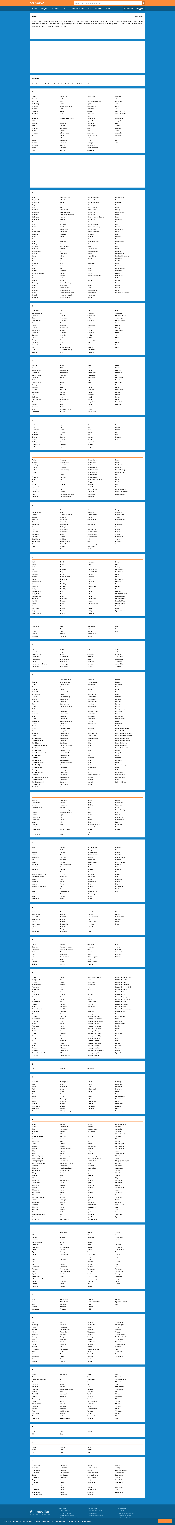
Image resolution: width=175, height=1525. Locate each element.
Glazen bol (91, 512)
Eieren (62, 430)
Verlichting (63, 1339)
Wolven (117, 1404)
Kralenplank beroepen (122, 738)
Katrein (34, 726)
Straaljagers (119, 1168)
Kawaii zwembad (65, 682)
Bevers (62, 244)
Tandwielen (35, 1247)
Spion (89, 1195)
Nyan (117, 924)
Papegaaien (35, 1011)
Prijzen (117, 1031)
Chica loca (63, 340)
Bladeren (62, 273)
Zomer (62, 1492)
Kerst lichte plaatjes (66, 745)
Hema (61, 596)
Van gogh (35, 1337)
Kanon (34, 704)
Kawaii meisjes (36, 765)
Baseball (34, 261)
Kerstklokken (92, 696)
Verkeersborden (65, 1329)
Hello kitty (63, 584)
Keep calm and (64, 684)
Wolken (117, 1401)
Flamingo (63, 477)
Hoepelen (91, 581)
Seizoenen (35, 1219)
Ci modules (91, 315)
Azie (116, 143)
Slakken (62, 1185)
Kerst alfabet (64, 692)
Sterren (117, 1141)
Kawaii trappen (36, 784)
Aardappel (35, 111)
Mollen (90, 898)
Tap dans (35, 1252)
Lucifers (117, 822)
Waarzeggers (36, 1382)
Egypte (62, 425)
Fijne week (63, 467)
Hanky (34, 589)
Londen (117, 800)
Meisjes (62, 867)
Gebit (33, 529)
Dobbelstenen (64, 399)
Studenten (118, 1182)
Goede (90, 527)
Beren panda (64, 209)
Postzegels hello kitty (94, 1036)
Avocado (118, 128)
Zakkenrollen (36, 1465)
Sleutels (62, 1195)
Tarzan (34, 1254)
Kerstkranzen (92, 699)
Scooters (34, 1212)
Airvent (34, 147)
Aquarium (91, 123)
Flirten (62, 487)
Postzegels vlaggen (121, 1004)
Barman (34, 256)
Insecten (90, 631)
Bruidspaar (118, 258)
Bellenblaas (63, 200)
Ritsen (90, 1086)
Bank (33, 241)
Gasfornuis (35, 522)
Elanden (62, 442)
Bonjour (90, 283)
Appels (90, 111)
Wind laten (91, 1396)
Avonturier (118, 133)
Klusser (90, 772)
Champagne (64, 318)
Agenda (34, 143)
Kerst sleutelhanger (66, 762)
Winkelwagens (92, 1401)
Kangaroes (35, 701)
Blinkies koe (91, 212)
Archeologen (92, 125)
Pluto (61, 1038)
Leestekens (63, 805)
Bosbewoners (119, 200)
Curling (117, 342)
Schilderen (35, 1180)
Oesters (34, 952)
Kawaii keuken (36, 755)
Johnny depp (64, 664)
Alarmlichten (64, 96)
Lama (33, 810)
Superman (118, 1192)
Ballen (34, 227)
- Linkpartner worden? (96, 1515)
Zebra (34, 1485)
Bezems (62, 248)
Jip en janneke (64, 659)
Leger (61, 815)
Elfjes (61, 447)
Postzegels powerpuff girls (123, 987)
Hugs (117, 574)
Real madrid (36, 1106)
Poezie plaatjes (64, 1045)
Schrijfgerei (35, 1202)
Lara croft (35, 824)
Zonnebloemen (92, 1468)
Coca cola (91, 345)
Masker (62, 850)
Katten (34, 731)
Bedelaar (35, 280)
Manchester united (38, 876)
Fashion (34, 472)
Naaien (34, 912)
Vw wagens (119, 1356)
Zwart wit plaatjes (120, 1470)
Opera (90, 954)
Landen (34, 815)
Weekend (63, 1396)
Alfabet (62, 104)
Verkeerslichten (64, 1332)
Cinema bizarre (92, 323)
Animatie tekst (64, 133)
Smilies (62, 1212)
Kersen (62, 689)
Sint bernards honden (67, 1163)
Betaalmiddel (64, 229)
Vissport (62, 1361)
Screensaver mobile (38, 1214)
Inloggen (139, 9)
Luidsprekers (119, 827)
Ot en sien (118, 949)
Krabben (118, 726)
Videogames (64, 1349)
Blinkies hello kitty (93, 202)
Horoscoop (91, 613)
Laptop (34, 822)
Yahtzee (34, 1447)
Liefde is (90, 805)
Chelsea (62, 330)
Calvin (34, 325)
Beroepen (63, 219)
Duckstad (118, 380)
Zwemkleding (119, 1482)
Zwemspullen (119, 1487)
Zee (33, 1487)
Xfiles (33, 1434)
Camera (34, 328)
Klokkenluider (92, 767)
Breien (117, 231)
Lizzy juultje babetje (94, 824)
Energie (90, 439)
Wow (116, 1416)
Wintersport (91, 1418)
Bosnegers (118, 202)
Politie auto (91, 982)
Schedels (35, 1165)
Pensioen (35, 1050)
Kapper (34, 716)
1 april (34, 96)
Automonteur (119, 118)
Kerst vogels (64, 770)
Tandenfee (35, 1244)
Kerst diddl (63, 709)
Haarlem (34, 564)
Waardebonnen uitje (38, 1377)
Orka (116, 944)
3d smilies (35, 99)
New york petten (93, 917)
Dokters (62, 407)
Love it (117, 815)
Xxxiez (90, 1431)
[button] (93, 1521)
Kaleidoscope (36, 694)
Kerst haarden (64, 733)
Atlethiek (118, 96)
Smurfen (62, 1217)
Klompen (90, 770)
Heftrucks (63, 569)
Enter (117, 425)
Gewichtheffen (64, 529)
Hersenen (91, 562)
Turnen (117, 1262)
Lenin (61, 824)
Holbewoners (92, 586)
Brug (116, 246)
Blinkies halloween (93, 197)
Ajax (33, 150)
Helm (61, 591)
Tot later (90, 1264)
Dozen (90, 392)
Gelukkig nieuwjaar (66, 514)
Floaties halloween (93, 470)
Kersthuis (90, 689)
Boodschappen (92, 290)
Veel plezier (35, 1349)
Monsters (118, 859)
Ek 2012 (62, 439)
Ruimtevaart (119, 1099)
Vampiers (35, 1334)
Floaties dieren (92, 460)
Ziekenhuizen (64, 1480)
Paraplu (34, 1016)
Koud (117, 721)
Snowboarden (92, 1146)
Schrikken (35, 1207)
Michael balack (92, 847)
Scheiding (35, 1168)
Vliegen (90, 1327)
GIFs (64, 9)
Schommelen (36, 1192)
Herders (62, 608)
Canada (34, 337)
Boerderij (90, 266)
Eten (116, 432)
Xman (61, 1431)
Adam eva (35, 128)
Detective (35, 402)
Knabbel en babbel (94, 775)
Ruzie (117, 1108)
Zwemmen (118, 1485)
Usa (116, 1304)
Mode (89, 889)
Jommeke (91, 654)
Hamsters (35, 574)
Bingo (61, 268)
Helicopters (63, 579)
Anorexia (62, 145)
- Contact (121, 1510)
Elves (89, 425)
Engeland (91, 442)
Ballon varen (36, 231)
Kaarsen (34, 682)
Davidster (35, 397)
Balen (33, 224)
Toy (89, 1283)
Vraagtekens (119, 1322)
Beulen (62, 236)
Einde (61, 434)
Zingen (62, 1487)
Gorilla (117, 517)
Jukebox (118, 654)
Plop (61, 1036)
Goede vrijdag (92, 529)
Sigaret (62, 1153)
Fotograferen (92, 494)
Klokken (90, 765)
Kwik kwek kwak (120, 782)
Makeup (34, 872)
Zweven (117, 1489)
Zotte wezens (92, 1477)
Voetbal (90, 1339)
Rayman (34, 1103)
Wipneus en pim (120, 1379)
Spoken (90, 1200)
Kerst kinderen (64, 743)
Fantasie (34, 470)
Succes (117, 1185)
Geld (61, 512)
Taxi (33, 1262)
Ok (33, 957)
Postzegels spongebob (122, 997)
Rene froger (63, 1099)
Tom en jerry (92, 1254)
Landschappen (36, 817)
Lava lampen (36, 829)
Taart (33, 1232)
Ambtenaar (63, 121)
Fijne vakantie (64, 462)
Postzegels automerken (95, 1021)
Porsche (90, 1004)
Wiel (89, 1377)
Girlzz (61, 549)
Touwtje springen (93, 1279)
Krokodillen (118, 760)
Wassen (34, 1408)
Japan (62, 649)
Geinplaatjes (36, 544)
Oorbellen (91, 947)
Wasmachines (36, 1404)
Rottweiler (118, 1089)
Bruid (117, 248)
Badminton (35, 219)
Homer (90, 596)
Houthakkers (119, 572)
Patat (33, 1028)
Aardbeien (35, 113)
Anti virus (63, 150)
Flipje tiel (62, 484)
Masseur (62, 852)
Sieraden (62, 1146)
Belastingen (35, 297)
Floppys (90, 482)
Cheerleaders (64, 328)
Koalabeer (91, 787)
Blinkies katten (92, 207)
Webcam (62, 1382)
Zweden (118, 1477)
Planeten (62, 1023)
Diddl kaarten (64, 370)
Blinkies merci (92, 222)
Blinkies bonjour (65, 297)
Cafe (33, 318)
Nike (89, 929)
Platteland (63, 1028)
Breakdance (119, 229)
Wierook (90, 1382)
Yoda (61, 1449)
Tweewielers (119, 1276)
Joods (89, 659)
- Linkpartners (93, 1513)
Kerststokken (92, 723)
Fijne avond (35, 496)
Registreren (128, 9)
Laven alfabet (36, 834)
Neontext (62, 919)
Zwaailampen (92, 1489)
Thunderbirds (64, 1274)
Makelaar (35, 869)
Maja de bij (35, 864)
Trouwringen (119, 1247)
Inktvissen (91, 629)
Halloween (35, 572)
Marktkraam (35, 898)
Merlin (62, 884)
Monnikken (118, 855)
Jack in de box (36, 654)
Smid (61, 1204)
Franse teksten (120, 472)
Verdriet (34, 1361)
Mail (33, 859)
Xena (33, 1431)
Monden (118, 850)
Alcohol (62, 99)
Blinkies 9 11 (64, 285)
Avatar (117, 123)
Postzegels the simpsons (123, 999)
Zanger (34, 1475)
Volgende (90, 1354)
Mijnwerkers (91, 867)
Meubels (62, 896)
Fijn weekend (36, 491)
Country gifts (119, 318)
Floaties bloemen (65, 496)
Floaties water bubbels (95, 479)
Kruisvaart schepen (121, 765)
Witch (117, 1384)
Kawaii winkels (36, 787)
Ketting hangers (93, 738)
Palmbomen (35, 994)
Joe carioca (63, 661)
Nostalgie (118, 919)
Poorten (90, 994)
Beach (34, 268)
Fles (61, 479)
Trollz (117, 1242)
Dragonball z (92, 402)
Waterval (62, 1377)
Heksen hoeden (65, 576)
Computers (91, 349)
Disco (61, 387)
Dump (117, 399)
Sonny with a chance (94, 1158)
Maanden (35, 852)
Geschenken (64, 522)
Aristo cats (91, 133)
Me (61, 855)
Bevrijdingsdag (64, 246)
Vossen (90, 1361)
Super (117, 1190)
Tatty (33, 1259)
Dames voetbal (36, 375)
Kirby (89, 750)
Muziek (117, 884)
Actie (33, 125)
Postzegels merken (94, 1048)
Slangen (62, 1187)
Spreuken (91, 1217)
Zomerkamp (63, 1494)
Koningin (118, 706)
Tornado (90, 1262)
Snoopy (90, 1139)
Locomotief (91, 827)
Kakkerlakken (36, 692)
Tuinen (117, 1252)
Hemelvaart (63, 598)
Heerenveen (64, 567)
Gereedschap (64, 519)
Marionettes (35, 894)
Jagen (34, 661)
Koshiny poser (119, 716)
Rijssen (90, 1081)
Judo (116, 649)
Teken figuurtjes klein (38, 1279)
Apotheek (91, 108)
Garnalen (35, 519)
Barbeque (35, 248)
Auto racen (118, 116)
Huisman (118, 581)
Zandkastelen (36, 1470)
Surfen (117, 1200)
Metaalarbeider (64, 891)
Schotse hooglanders (38, 1197)
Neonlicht (63, 917)
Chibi (61, 337)
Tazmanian (35, 1266)
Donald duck (92, 372)
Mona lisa (118, 847)
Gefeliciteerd (36, 539)
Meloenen (63, 872)
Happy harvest (36, 596)
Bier (61, 258)
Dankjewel (35, 387)
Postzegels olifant (93, 1055)
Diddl (61, 368)
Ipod (116, 626)
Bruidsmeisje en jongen (122, 256)
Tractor (117, 1232)
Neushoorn (63, 931)
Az (116, 140)
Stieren (117, 1151)
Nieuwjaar (91, 924)
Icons (33, 629)
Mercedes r (63, 876)
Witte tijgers (119, 1389)
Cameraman (36, 330)
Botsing (117, 209)
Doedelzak (63, 402)
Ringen (90, 1084)
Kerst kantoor (64, 738)
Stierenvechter (120, 1153)
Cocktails (90, 347)
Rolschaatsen (92, 1101)
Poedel (62, 1043)
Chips (61, 352)
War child (35, 1394)
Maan (33, 847)
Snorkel (90, 1143)
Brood (117, 239)
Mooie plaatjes (120, 862)
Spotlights (91, 1212)
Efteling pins (36, 444)
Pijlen (61, 989)
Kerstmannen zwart (94, 709)
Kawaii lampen (36, 760)
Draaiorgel (91, 394)
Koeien (117, 679)
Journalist (91, 661)
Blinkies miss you (93, 224)
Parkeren (35, 1021)
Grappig (118, 532)
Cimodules (91, 320)
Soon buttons (92, 1161)
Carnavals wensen (38, 345)
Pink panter (63, 1006)
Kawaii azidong (36, 738)
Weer (61, 1399)
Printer (117, 1036)
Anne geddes (64, 140)
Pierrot (62, 987)
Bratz (117, 224)
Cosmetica (118, 313)
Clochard (90, 335)
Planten (62, 1026)
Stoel (117, 1158)
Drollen (117, 365)
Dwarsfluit (118, 402)
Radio (34, 1089)
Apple (89, 116)
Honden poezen (93, 603)
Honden (90, 601)
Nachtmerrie (36, 919)
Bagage (34, 222)
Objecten (35, 947)
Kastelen (34, 723)
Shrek (61, 1141)
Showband (63, 1139)
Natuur (34, 929)
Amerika (62, 125)
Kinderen (90, 745)
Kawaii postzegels (37, 772)
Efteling (34, 442)
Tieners (62, 1276)
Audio (117, 106)
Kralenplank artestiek (122, 728)
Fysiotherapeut (120, 494)
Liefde (89, 802)
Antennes (63, 147)
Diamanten (35, 411)
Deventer (35, 407)
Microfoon (91, 857)
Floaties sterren (93, 477)
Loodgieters (119, 802)
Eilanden (62, 432)
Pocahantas (63, 1040)
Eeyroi (34, 439)
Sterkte (117, 1139)
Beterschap (63, 231)
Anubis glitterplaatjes (94, 101)
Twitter (117, 1283)
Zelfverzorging (64, 1472)
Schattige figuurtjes (38, 1156)
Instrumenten (92, 634)
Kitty (89, 753)
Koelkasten (118, 684)
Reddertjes (35, 1111)
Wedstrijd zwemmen (66, 1389)
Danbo (34, 380)
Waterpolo (35, 1416)
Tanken (34, 1249)
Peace (34, 1043)
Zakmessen (35, 1468)
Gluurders (91, 522)
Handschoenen (37, 581)
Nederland (63, 914)
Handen (34, 579)
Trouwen (118, 1244)
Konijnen (118, 701)
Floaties (62, 491)
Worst (117, 1408)
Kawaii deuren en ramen (39, 745)
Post (89, 1009)
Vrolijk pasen (119, 1339)
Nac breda (35, 917)
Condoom (91, 352)
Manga (34, 879)
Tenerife (62, 1237)
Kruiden (117, 762)
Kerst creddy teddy (66, 706)
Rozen (117, 1091)
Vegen (34, 1351)
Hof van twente (92, 584)
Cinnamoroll (91, 325)
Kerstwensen (92, 735)
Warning (34, 1396)
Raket (34, 1091)
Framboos (91, 496)
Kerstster (90, 721)
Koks (116, 694)
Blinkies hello (92, 200)
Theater (62, 1264)
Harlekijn (34, 601)
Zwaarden (91, 1492)
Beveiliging (63, 241)
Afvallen (34, 138)
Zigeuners (63, 1485)
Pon (89, 987)
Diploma (62, 385)
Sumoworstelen (120, 1187)
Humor (117, 589)
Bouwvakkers (119, 212)
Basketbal (35, 263)
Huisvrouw (118, 584)
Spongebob (91, 1202)
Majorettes (35, 867)
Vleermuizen (92, 1324)
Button (117, 290)
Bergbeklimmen (65, 212)
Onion (61, 959)
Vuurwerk (118, 1354)
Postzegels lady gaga (94, 1043)
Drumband (118, 372)
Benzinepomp (64, 205)
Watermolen (35, 1413)
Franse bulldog (120, 470)
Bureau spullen (120, 283)
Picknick (62, 984)
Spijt (89, 1190)
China (61, 342)
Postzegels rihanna (121, 992)
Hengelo (62, 603)
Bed (33, 275)
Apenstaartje (92, 106)
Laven (34, 832)
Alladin (62, 113)
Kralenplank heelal (121, 745)
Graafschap (119, 524)
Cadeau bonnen (37, 313)
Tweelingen (119, 1271)
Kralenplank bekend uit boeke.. (125, 733)
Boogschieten (92, 292)
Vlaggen (90, 1322)
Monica (117, 852)
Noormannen (119, 917)
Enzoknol (118, 427)
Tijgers (62, 1283)
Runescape (119, 1103)
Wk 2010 (118, 1391)
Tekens (34, 1281)
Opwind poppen (93, 957)
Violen (62, 1356)
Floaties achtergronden (67, 494)
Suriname (118, 1202)
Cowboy (118, 323)
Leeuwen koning (65, 810)
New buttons (92, 912)
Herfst (61, 611)
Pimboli (62, 999)
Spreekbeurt (91, 1214)
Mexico (62, 898)
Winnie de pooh (93, 1408)
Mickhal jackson (93, 855)
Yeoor (34, 1449)
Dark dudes (35, 392)
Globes (90, 517)
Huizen (117, 586)
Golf (89, 539)
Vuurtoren (118, 1351)
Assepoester (92, 145)
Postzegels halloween (94, 1033)
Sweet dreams (120, 1212)
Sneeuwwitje (92, 1131)
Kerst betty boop (65, 696)
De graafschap (36, 399)
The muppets (64, 1259)
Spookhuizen (92, 1204)
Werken (62, 1413)
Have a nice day (37, 613)
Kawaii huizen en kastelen (40, 753)
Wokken (118, 1399)
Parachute (35, 1014)
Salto (33, 1129)
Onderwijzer (63, 954)
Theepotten (63, 1266)
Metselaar (63, 894)
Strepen (117, 1175)
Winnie (90, 1406)
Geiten (34, 549)
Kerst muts (63, 757)
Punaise (118, 1043)
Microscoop (91, 859)
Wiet (89, 1384)
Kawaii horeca (36, 750)
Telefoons (35, 1286)
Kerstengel (91, 679)
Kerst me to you (65, 750)
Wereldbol (63, 1408)
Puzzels (117, 1050)
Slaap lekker (64, 1178)
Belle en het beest (65, 197)
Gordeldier (118, 512)
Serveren (63, 1124)
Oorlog (90, 949)
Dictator (62, 365)
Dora (89, 382)
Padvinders (35, 989)
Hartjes (34, 611)
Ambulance (63, 123)
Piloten (62, 997)
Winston (90, 1411)
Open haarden (92, 952)
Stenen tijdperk (120, 1134)
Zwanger (118, 1468)
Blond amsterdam (93, 241)
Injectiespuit (91, 626)
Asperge (90, 143)
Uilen (33, 1304)
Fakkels (34, 462)
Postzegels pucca (121, 989)
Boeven (90, 268)
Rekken (62, 1091)
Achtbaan (35, 121)
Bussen (117, 285)
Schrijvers (35, 1204)
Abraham (35, 118)
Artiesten (90, 138)
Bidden (62, 256)
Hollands (90, 589)
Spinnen (90, 1192)
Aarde (34, 116)
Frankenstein (119, 465)
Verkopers (63, 1337)
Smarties (62, 1202)
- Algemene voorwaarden (126, 1513)
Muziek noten (119, 886)
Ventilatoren (35, 1356)
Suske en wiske (120, 1204)
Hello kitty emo (64, 589)
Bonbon (90, 280)
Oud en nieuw (119, 952)
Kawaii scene (36, 775)
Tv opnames (119, 1269)
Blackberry (63, 270)
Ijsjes (61, 626)
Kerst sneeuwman (65, 765)
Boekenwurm (92, 263)
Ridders (62, 1108)
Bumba (117, 280)
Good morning (92, 544)
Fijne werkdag (64, 470)
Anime (62, 135)
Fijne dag (63, 460)
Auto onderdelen (120, 113)
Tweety (117, 1274)
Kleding (90, 760)
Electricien (63, 444)
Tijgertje (62, 1286)
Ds (116, 375)
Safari (34, 1126)
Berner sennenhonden (67, 214)
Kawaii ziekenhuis (65, 679)
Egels (33, 447)
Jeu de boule (64, 656)
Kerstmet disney (93, 711)
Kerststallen (91, 718)
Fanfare (34, 467)
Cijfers (90, 318)
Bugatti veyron (120, 268)
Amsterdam (63, 128)
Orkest (117, 947)
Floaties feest (92, 465)
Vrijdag (117, 1332)
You (89, 1452)
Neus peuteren (64, 929)
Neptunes (63, 926)
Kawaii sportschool (38, 782)
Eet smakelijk (36, 437)
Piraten (62, 1019)
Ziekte (62, 1482)
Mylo (116, 891)
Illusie (61, 629)
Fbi (33, 474)
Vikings (62, 1351)
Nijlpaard (90, 926)
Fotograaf (91, 491)
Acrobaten (35, 123)
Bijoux (61, 263)
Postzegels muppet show (96, 1050)
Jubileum (90, 666)
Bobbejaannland (93, 251)
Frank (117, 462)
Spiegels (90, 1187)
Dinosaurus (63, 380)
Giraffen (62, 546)
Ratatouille (35, 1099)
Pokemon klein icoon (94, 977)
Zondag (90, 1465)
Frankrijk (118, 467)
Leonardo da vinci (65, 829)
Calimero (35, 323)
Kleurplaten (55, 9)
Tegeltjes (34, 1274)
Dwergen (118, 404)
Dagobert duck (36, 370)
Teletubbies (63, 1232)
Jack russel (35, 656)
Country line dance (121, 320)
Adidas (34, 130)
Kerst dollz (63, 716)
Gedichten (35, 536)
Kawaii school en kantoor (40, 777)
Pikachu (62, 994)
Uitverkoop (63, 1306)
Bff (60, 251)
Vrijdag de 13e (120, 1334)
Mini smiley (91, 876)
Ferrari (34, 484)
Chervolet (63, 332)
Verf (61, 1322)
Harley (34, 603)
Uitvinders (63, 1309)
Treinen (117, 1235)
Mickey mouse (92, 852)
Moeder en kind (93, 891)
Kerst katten (63, 740)
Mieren (90, 864)
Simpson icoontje (65, 1156)
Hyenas (117, 608)
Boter (117, 207)
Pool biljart (91, 992)
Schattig (34, 1153)
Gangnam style (37, 512)
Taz (33, 1264)
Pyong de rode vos (121, 1053)
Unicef (90, 1304)
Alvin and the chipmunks (67, 118)
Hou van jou (119, 569)
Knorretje (90, 782)
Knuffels (90, 784)
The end (62, 1257)
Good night (91, 546)
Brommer (118, 236)
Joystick (90, 664)
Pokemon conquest (66, 1053)
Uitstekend (63, 1304)
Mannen (34, 884)
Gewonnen (63, 532)
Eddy (33, 427)
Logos (89, 832)
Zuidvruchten (92, 1482)
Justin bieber (119, 664)
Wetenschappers (65, 1418)
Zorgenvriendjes (93, 1475)
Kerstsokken (91, 716)
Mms (89, 884)
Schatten (34, 1151)
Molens (90, 896)
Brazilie (117, 227)
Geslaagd (63, 527)
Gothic (117, 522)
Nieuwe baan (92, 921)
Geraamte (63, 517)
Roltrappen (91, 1106)
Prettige (117, 1028)
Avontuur (118, 135)
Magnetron (35, 857)
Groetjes (118, 541)
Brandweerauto (120, 222)
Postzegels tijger (120, 1001)
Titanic (90, 1242)
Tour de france (92, 1276)
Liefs (89, 807)
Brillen (117, 234)
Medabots (63, 859)
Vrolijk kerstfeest (120, 1337)
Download (91, 389)
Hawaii (62, 562)
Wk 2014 (118, 1394)
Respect (62, 1103)
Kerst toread (64, 767)
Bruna (117, 263)
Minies (90, 879)
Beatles (34, 270)
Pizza (61, 1021)
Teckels (34, 1271)
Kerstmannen (92, 706)
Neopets (62, 921)
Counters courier (120, 315)
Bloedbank (91, 234)
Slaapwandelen (64, 1180)
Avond (117, 130)
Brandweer (118, 219)
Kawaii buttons (36, 743)
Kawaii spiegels (37, 779)
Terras (62, 1242)
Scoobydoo (35, 1209)
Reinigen (62, 1089)
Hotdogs (118, 567)
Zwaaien (90, 1487)
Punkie (117, 1048)
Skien (61, 1175)
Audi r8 (117, 104)
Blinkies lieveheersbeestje (96, 217)
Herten (90, 564)
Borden (90, 297)
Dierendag (63, 375)
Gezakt (62, 534)
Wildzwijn (90, 1391)
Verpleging (63, 1344)
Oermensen (35, 949)
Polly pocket (91, 984)
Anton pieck (91, 96)
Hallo (33, 569)
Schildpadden (36, 1182)
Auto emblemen (120, 111)
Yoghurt (90, 1447)
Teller (61, 1235)
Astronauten (91, 150)
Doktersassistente (65, 409)
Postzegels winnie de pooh (123, 1009)
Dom (89, 368)
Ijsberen (34, 634)
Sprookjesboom (93, 1219)
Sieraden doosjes (65, 1148)
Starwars (118, 1131)
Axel (116, 138)
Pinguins (62, 1004)
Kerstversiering (92, 733)
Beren (61, 207)
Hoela (89, 579)
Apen (89, 104)
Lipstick (90, 822)
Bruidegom (118, 251)
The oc (62, 1262)
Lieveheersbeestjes (94, 810)
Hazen (62, 564)
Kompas (118, 699)
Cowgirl (117, 325)
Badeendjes (35, 212)
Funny (117, 487)
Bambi (34, 236)
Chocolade (91, 313)
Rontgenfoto (91, 1111)
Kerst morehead (65, 755)
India (61, 631)
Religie (62, 1096)
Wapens (34, 1391)
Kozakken (118, 723)
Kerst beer (63, 694)
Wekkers (62, 1401)
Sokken (90, 1151)
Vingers (62, 1354)
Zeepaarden (64, 1465)
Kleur (89, 762)
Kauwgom (35, 733)
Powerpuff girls (120, 1023)
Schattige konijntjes (38, 1158)
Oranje (90, 959)
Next (89, 919)
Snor (89, 1141)
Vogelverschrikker (93, 1349)
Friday (117, 479)
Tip (88, 1240)
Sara (33, 1134)
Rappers (34, 1096)
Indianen (62, 634)
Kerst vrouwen (64, 772)
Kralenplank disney (121, 743)
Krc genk (118, 753)
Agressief (35, 145)
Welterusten (63, 1406)
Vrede (117, 1327)
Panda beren (36, 1001)
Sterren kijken (119, 1143)
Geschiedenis (64, 524)
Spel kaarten (92, 1178)
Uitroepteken (64, 1302)
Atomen (117, 99)
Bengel (62, 202)
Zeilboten (63, 1470)
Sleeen (62, 1192)
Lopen (117, 807)
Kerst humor (64, 735)
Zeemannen (36, 1492)
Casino (34, 349)
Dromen (118, 368)
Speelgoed (91, 1173)
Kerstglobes (91, 684)
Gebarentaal (36, 527)
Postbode (91, 1011)
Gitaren (90, 510)
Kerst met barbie (65, 753)
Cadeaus (35, 315)
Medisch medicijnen (66, 864)
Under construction (94, 1302)
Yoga (61, 1452)
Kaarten (34, 684)
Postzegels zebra (120, 1011)
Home (34, 9)
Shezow (62, 1131)
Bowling (117, 214)
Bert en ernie (64, 222)
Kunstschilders (120, 775)
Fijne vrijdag (63, 465)
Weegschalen (64, 1394)
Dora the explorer (93, 385)
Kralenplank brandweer (122, 740)
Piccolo (62, 982)
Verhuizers (63, 1324)
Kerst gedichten (65, 728)
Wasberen (35, 1401)
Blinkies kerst (92, 209)
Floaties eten (92, 462)
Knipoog (90, 779)
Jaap (33, 649)
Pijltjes (62, 992)
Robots (90, 1091)
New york (90, 914)
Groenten (118, 539)
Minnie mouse (92, 881)
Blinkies (62, 280)
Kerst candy (63, 701)
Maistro (34, 862)
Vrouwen (118, 1342)
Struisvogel (118, 1180)
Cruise (117, 332)
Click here (91, 332)
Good (89, 541)
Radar (34, 1086)
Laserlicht (35, 827)
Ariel (89, 130)
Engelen (90, 444)
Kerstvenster (92, 731)
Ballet (33, 229)
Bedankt (34, 278)
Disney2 (62, 394)
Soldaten (90, 1153)
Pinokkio (62, 1014)
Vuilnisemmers (120, 1344)
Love (116, 812)
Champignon (64, 320)
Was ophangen (36, 1399)
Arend (89, 128)
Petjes (62, 977)
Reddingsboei (64, 1081)
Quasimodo (91, 1068)
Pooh (89, 989)
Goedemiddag (92, 532)
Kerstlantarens (92, 701)
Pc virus (34, 1038)
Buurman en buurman (122, 292)
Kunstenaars (119, 772)
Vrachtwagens (119, 1324)
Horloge (90, 611)
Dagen (34, 368)
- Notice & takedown (124, 1515)
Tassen (34, 1257)
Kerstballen (63, 779)
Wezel (89, 1374)
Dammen (35, 377)
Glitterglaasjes (92, 514)
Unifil (89, 1309)
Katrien (34, 728)
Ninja (89, 931)
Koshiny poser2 (120, 718)
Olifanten (62, 944)
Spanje (90, 1170)
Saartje (34, 1124)
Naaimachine (36, 914)
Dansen (34, 389)
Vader (34, 1322)
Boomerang (91, 295)
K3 (33, 679)
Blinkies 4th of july (65, 283)
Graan (117, 527)
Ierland (34, 631)
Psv (116, 1038)
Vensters (34, 1354)
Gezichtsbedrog (65, 541)
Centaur (62, 315)
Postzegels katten (93, 1040)
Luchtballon (119, 817)
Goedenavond (92, 536)
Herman (62, 613)
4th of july (35, 101)
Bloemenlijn (91, 239)
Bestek (62, 227)
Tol (88, 1252)
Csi (116, 335)
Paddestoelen (36, 984)
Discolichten (63, 389)
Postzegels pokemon (122, 984)
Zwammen (91, 1494)
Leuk (61, 834)
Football (90, 487)
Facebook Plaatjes (77, 9)
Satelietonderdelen (38, 1136)
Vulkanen (118, 1346)
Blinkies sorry (92, 229)
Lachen (34, 805)
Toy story (90, 1286)
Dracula (90, 399)
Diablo (34, 409)
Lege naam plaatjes (66, 812)
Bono (89, 288)
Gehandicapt (36, 541)
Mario (33, 891)
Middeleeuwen (92, 862)
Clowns (90, 337)
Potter (117, 1019)
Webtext (62, 1386)
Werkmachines (64, 1416)
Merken (62, 881)
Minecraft (90, 869)
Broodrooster (119, 241)
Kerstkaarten (92, 694)
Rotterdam (118, 1086)
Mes (61, 886)
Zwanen (118, 1465)
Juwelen (118, 666)
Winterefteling (92, 1416)
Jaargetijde (35, 652)
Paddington (35, 987)
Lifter (89, 812)
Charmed (63, 325)
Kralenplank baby (120, 731)
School (34, 1195)
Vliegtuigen (91, 1332)
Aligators (62, 111)
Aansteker (35, 106)
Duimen (117, 387)
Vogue (90, 1351)
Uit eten (34, 1306)
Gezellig (62, 536)
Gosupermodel (120, 519)
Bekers (34, 292)
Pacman (34, 982)
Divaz (61, 397)
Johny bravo (64, 666)
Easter (34, 425)
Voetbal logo (91, 1342)
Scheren (34, 1175)
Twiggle (117, 1279)
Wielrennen (91, 1379)
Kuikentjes (118, 770)
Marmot (62, 847)
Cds (61, 313)
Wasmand (35, 1406)
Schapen (34, 1146)
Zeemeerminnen (37, 1494)
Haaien (34, 562)
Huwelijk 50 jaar (120, 603)
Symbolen (118, 1214)
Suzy (116, 1207)
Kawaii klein (35, 757)
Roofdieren (118, 1084)
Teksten (34, 1283)
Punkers (118, 1045)
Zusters (90, 1485)
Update (117, 1299)
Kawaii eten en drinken (39, 748)
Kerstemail (63, 787)
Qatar (33, 1068)
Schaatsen (35, 1141)
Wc (61, 1379)
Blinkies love (91, 219)
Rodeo (90, 1096)
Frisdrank (118, 482)
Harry (33, 606)
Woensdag (118, 1396)
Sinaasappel (64, 1161)
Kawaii (34, 735)
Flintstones (63, 482)
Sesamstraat (64, 1126)
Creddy (117, 328)
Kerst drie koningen (66, 721)
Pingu (61, 1001)
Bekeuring (35, 295)
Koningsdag (119, 711)
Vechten (34, 1344)
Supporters (118, 1197)
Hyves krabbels (120, 611)
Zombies (62, 1489)
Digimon (62, 377)
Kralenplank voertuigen (122, 748)
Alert (61, 101)
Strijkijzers (118, 1178)
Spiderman (91, 1185)
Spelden (90, 1180)
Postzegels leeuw (93, 1045)
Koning (117, 704)
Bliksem (62, 275)
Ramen (34, 1094)
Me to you (63, 857)
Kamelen (34, 699)
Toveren (90, 1281)
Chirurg (90, 310)
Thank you (63, 1252)
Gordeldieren (119, 514)
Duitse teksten (119, 389)
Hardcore (35, 598)
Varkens (34, 1342)
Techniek (34, 1269)
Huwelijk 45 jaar (120, 601)
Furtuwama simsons (121, 491)
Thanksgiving (64, 1254)
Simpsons (63, 1158)
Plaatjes (44, 9)
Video (61, 1346)
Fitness (62, 474)
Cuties (117, 347)
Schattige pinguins (38, 1161)
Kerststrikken (92, 726)
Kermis (62, 687)
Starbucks (118, 1129)
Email (89, 430)
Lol (88, 834)
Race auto (35, 1081)
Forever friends (92, 489)
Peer (33, 1045)
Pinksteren (63, 1011)
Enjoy (89, 447)
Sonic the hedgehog (94, 1156)
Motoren (118, 867)
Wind (89, 1394)
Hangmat (35, 586)
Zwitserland (119, 1492)
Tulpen (117, 1257)
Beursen (62, 239)
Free (116, 474)
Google (117, 510)
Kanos (34, 706)
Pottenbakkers (120, 1016)
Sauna (34, 1139)
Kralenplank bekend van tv (123, 735)
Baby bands (35, 200)
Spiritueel (90, 1197)
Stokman (118, 1163)
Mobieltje (90, 886)
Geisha (34, 546)
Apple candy (91, 118)
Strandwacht (119, 1173)
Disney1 (62, 392)
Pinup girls (63, 1016)
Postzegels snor (120, 994)
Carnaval (35, 342)
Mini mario (91, 874)
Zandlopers (35, 1472)
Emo (89, 434)
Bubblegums (119, 266)
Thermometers (64, 1269)
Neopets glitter (64, 924)
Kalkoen (34, 696)
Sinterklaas (63, 1165)
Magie (34, 855)
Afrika (33, 135)
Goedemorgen (92, 534)
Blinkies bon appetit (66, 295)
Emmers (90, 432)
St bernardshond (120, 1124)
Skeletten (63, 1173)
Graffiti (117, 529)
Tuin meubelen (120, 1249)
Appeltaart (91, 113)
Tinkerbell (91, 1237)
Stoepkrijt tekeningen (122, 1161)
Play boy (62, 1031)
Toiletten (90, 1249)
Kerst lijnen (63, 748)
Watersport (35, 1418)
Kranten (117, 750)
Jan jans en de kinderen (39, 664)
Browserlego (119, 244)
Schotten (34, 1200)
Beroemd (63, 217)
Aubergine (118, 101)
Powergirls (118, 1021)
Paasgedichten (36, 980)
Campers (35, 332)
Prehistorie (118, 1026)
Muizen (117, 874)
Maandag (35, 850)
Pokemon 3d (64, 1050)
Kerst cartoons (64, 704)
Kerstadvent (63, 775)
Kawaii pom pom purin (39, 770)
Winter (90, 1413)
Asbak (89, 140)
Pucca (117, 1040)
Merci (61, 879)
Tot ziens (90, 1271)
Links (89, 817)
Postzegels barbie (93, 1023)
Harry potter (35, 608)
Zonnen (90, 1470)
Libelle (90, 800)
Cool (116, 310)
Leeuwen (63, 807)
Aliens (61, 108)
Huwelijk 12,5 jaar (121, 593)
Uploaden (98, 9)
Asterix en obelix (93, 147)
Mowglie (118, 869)
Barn (33, 258)
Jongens (90, 656)
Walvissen (35, 1386)
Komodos (118, 696)
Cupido (117, 340)
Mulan (117, 876)
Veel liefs (34, 1346)
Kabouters (35, 689)
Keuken (90, 740)
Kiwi (89, 755)
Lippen (90, 819)
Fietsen (34, 489)
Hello (61, 581)
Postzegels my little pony (95, 1053)
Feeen (34, 479)
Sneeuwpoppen (93, 1129)
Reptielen (63, 1101)
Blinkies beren (64, 288)
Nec (61, 912)
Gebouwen (35, 534)
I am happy (35, 626)
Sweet (117, 1209)
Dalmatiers (35, 372)
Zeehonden (35, 1489)
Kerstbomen (63, 782)
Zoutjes (90, 1480)
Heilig (61, 572)
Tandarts (34, 1237)
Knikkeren (91, 777)
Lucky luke (118, 824)
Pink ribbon (63, 1009)
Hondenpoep (92, 606)
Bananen (35, 239)
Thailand (62, 1249)
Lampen (34, 812)
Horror (117, 562)
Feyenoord (35, 487)
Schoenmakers (36, 1190)
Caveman (35, 352)
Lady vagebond (37, 807)
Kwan (117, 779)
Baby (33, 197)
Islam (117, 629)
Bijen (61, 261)
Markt (33, 896)
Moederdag (91, 894)
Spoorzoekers (92, 1207)
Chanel (62, 323)
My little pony (119, 889)
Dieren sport (64, 372)
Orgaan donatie (93, 961)
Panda (34, 999)
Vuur (116, 1349)
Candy (34, 340)
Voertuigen (91, 1337)
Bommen (90, 278)
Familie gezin (36, 465)
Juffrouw (118, 652)
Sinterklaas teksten (66, 1168)
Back (33, 207)
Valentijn (34, 1329)
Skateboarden (64, 1170)
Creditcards (119, 330)
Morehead (118, 864)
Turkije (117, 1259)
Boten (117, 205)
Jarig (61, 652)
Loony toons (119, 805)
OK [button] (165, 1521)
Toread (90, 1259)
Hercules (62, 606)
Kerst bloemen (64, 699)
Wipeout (118, 1377)
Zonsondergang (93, 1472)
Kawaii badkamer (37, 740)
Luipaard (118, 829)
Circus (90, 328)
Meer (108, 9)
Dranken (90, 407)
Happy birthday (37, 591)
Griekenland (119, 536)
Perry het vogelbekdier (39, 1053)
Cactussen (35, 310)
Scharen (34, 1148)
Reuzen (62, 1106)
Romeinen (91, 1108)
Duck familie (119, 377)
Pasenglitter (35, 1026)
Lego (61, 817)
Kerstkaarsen (92, 692)
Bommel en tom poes (94, 275)
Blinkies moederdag (94, 227)
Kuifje (117, 767)
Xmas (61, 1434)
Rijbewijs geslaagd (65, 1111)
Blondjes (90, 244)
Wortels (117, 1413)
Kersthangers (92, 687)
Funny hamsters (120, 489)
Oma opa (63, 952)
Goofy (89, 549)
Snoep (90, 1134)
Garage (34, 514)
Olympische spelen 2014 (67, 949)
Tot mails (90, 1266)
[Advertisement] (87, 32)
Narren (34, 926)
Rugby (117, 1094)
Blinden (62, 278)
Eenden (34, 432)
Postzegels (91, 1014)
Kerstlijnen (91, 704)
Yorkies (90, 1449)
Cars (33, 347)
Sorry (89, 1163)
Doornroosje (91, 377)
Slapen (62, 1190)
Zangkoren (35, 1477)
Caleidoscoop (36, 320)
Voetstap (90, 1344)
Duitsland (118, 392)
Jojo (89, 649)
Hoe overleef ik (92, 572)
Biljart (61, 266)
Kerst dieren (63, 711)
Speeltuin (90, 1175)
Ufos (33, 1299)
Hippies (90, 567)
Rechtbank (35, 1108)
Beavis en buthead (38, 273)
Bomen (90, 273)
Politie (89, 980)
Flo (61, 489)
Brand (117, 217)
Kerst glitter (63, 731)
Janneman (35, 666)
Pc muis (34, 1036)
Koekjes (117, 682)
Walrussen (35, 1384)
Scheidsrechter (36, 1170)
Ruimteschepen (120, 1096)
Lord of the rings (120, 810)
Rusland (118, 1106)
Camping (35, 335)
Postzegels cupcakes (94, 1028)
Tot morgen (91, 1269)
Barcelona (35, 253)
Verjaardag (63, 1327)
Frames (117, 460)
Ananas (62, 130)
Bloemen (90, 236)
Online (62, 961)
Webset (62, 1384)
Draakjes (90, 397)
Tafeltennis (35, 1235)
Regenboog (63, 1086)
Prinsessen (118, 1033)
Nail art (34, 921)
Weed (61, 1391)
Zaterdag (35, 1482)
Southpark (91, 1165)
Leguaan (62, 819)
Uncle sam (91, 1299)
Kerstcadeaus (64, 784)
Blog (89, 9)
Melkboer (63, 869)
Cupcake (118, 337)
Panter (34, 1006)
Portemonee (91, 1006)
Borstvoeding (119, 197)
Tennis (62, 1240)
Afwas (34, 140)
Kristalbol (118, 757)
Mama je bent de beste (39, 874)
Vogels (90, 1346)
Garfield (34, 517)
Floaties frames (92, 467)
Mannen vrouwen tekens (40, 886)
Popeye (90, 997)
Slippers (62, 1197)
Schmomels (35, 1185)
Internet (90, 636)
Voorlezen (91, 1359)
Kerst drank (63, 718)
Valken (34, 1332)
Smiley (62, 1207)
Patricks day (36, 1031)
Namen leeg (36, 924)
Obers (34, 944)
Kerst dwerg (63, 723)
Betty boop (63, 234)
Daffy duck (35, 365)
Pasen (34, 1023)
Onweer (62, 964)
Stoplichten (118, 1165)
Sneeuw (90, 1126)
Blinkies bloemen (65, 290)
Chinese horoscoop (66, 349)
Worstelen (118, 1411)
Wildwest (90, 1389)
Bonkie (90, 285)
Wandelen (35, 1389)
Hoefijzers (91, 576)
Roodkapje (118, 1081)
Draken (90, 404)
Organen (90, 964)
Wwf (116, 1418)
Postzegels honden (94, 1038)
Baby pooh (35, 202)
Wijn (89, 1386)
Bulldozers (118, 278)
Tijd (61, 1279)
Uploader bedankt (121, 1302)
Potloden (118, 1014)
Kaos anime (35, 714)
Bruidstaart (118, 261)
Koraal (117, 714)
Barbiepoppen (36, 251)
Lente (61, 827)
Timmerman (91, 1235)
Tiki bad (90, 1232)
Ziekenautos (64, 1477)
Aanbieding (35, 104)
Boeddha (90, 258)
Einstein (62, 437)
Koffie (117, 689)
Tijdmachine (63, 1281)
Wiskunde (118, 1382)
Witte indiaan (119, 1386)
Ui (32, 1302)
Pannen (34, 1004)
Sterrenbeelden (120, 1146)
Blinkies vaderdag (93, 231)
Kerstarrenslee (64, 777)
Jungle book (119, 656)
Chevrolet (63, 335)
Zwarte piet (119, 1475)
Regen (62, 1084)
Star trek (118, 1126)
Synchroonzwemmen (122, 1217)
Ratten (34, 1101)
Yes (33, 1452)
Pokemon (63, 1048)
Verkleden (63, 1334)
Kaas (33, 687)
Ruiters (117, 1101)
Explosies (118, 437)
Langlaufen (35, 819)
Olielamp (34, 964)
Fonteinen (91, 484)
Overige (117, 957)
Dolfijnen (62, 411)
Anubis (90, 99)
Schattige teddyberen (38, 1163)
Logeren (90, 829)
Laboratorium (36, 802)
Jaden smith (36, 659)
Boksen (90, 270)
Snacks (90, 1124)
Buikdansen (119, 275)
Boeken (90, 261)
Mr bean (118, 872)
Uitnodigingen (64, 1299)
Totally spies (91, 1274)
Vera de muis (36, 1359)
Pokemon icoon (65, 1055)
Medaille (62, 862)
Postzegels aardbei (94, 1016)
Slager (62, 1182)
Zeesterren (63, 1468)
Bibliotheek (63, 253)
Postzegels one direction (123, 977)
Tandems (35, 1240)
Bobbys (90, 253)
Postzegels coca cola (94, 1026)
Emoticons (91, 437)
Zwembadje (119, 1480)
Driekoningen (92, 411)
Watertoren (63, 1374)
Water (34, 1411)
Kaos (33, 711)
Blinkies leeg (92, 214)
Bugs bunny (119, 270)
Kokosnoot (118, 692)
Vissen (62, 1359)
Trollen (117, 1240)
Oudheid (118, 954)
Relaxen (62, 1094)
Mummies (118, 879)
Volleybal (90, 1356)
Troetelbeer (119, 1237)
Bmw (89, 246)
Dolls (89, 365)
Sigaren (62, 1151)
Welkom (62, 1404)
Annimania (63, 143)
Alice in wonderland (66, 106)
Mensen (62, 874)
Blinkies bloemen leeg (67, 292)
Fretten (117, 477)
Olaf (33, 959)
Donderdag (91, 375)
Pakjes (34, 992)
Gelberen (63, 510)
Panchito (34, 997)
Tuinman (118, 1254)
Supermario (119, 1195)
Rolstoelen (91, 1103)
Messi (61, 889)
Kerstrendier (91, 714)
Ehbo (61, 427)
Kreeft (117, 755)
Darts (33, 394)
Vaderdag (35, 1324)
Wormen (118, 1406)
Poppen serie (92, 1001)
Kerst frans (63, 726)
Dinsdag (62, 382)
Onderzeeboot (64, 957)
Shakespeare (64, 1129)
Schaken (34, 1143)
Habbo (34, 567)
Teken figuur (36, 1276)
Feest (33, 482)
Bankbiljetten (36, 244)
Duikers (117, 385)
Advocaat (35, 133)
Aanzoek (34, 108)
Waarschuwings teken (39, 1379)
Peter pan (35, 1055)
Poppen (90, 999)
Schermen (35, 1178)
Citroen (90, 330)
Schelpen (35, 1173)
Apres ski (90, 121)
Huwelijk (118, 591)
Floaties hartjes (92, 472)
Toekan (90, 1247)
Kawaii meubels (37, 767)
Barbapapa (35, 246)
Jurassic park (119, 659)
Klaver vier (91, 757)
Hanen (34, 584)
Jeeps (61, 654)
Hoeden (90, 574)
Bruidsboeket (119, 253)
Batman (34, 266)
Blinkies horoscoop (94, 205)
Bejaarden (35, 290)
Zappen (34, 1480)
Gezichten (63, 539)
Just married (119, 661)
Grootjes (118, 544)
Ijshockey (35, 636)
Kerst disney (64, 714)
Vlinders (90, 1334)
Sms (61, 1214)
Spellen (90, 1182)
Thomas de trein (65, 1271)
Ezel (116, 439)
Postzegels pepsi (120, 982)
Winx (116, 1374)
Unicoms (90, 1306)
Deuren (34, 404)
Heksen (62, 574)
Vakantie (34, 1327)
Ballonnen (35, 234)
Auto (116, 108)
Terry (61, 1244)
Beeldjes (34, 285)
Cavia (61, 310)
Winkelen (90, 1399)
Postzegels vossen (121, 1006)
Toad (89, 1244)
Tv (116, 1266)
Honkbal (90, 608)
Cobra (89, 342)
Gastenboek (36, 524)
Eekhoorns (35, 430)
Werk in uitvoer (64, 1411)
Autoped (118, 121)
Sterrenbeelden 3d (121, 1148)
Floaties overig (92, 474)
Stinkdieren (119, 1156)
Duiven (117, 397)
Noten (117, 921)
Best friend (63, 224)
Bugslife (117, 273)
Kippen (90, 748)
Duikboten (118, 382)
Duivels (117, 394)
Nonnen (117, 914)
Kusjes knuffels (120, 777)
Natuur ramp (36, 931)
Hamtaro (34, 576)
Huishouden (119, 579)
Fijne (33, 494)
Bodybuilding (92, 256)
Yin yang (62, 1447)
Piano (61, 980)
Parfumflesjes (36, 1019)
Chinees (62, 345)
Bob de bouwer (92, 248)
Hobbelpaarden (92, 569)
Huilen (117, 576)
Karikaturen (35, 721)
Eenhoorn (35, 434)
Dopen (90, 380)
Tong (89, 1257)
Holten (90, 591)
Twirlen (117, 1281)
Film (61, 472)
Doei (61, 404)
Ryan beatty (119, 1111)
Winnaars (91, 1404)
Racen (34, 1084)
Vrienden (118, 1329)
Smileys (62, 1209)
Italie (116, 631)
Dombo (90, 370)
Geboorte (35, 532)
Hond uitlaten (92, 598)
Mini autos (91, 872)
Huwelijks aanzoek (121, 606)
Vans (33, 1339)
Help (61, 593)
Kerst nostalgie (64, 760)
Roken (90, 1099)
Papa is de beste (37, 1009)
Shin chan (63, 1136)
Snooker (90, 1136)
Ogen (33, 954)
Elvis (89, 427)
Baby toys (35, 205)
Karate (34, 718)
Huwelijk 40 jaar (120, 598)
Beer (33, 288)
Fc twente (35, 477)
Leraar (62, 832)
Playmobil (63, 1033)
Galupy (34, 510)
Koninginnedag (120, 709)
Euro (116, 434)
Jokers (90, 652)
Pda (33, 1040)
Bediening (35, 283)
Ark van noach (92, 135)
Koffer (117, 687)
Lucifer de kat (119, 819)
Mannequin (35, 889)
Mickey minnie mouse (94, 850)
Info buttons (63, 636)
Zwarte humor (119, 1472)
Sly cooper (63, 1200)
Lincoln (90, 815)
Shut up (62, 1143)
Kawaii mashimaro (38, 762)
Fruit (116, 484)
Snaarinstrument (65, 1219)
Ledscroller (63, 800)
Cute (116, 345)
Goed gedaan (92, 524)
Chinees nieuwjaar (65, 347)
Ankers (62, 138)
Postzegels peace (121, 980)
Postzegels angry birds (95, 1019)
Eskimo (117, 430)
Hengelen (63, 601)
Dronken (118, 370)
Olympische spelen (66, 947)
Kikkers (90, 743)
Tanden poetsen (37, 1242)
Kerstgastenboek (93, 682)
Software (90, 1148)
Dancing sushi (36, 385)
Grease (117, 534)
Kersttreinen (91, 728)
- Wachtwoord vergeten (96, 1510)
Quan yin (62, 1068)
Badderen (35, 209)
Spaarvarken (92, 1168)
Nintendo (118, 912)
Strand (117, 1170)
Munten (117, 881)
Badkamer (35, 214)
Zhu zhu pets (64, 1475)
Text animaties (64, 1247)
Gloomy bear (92, 519)
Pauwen (34, 1033)
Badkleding (35, 217)
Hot (116, 564)
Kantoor (34, 709)
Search (34, 1217)
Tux (116, 1264)
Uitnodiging (35, 1309)
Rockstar (90, 1094)
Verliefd (62, 1342)
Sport (89, 1209)
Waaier (34, 1374)
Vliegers (90, 1329)
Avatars (117, 125)
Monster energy (120, 857)
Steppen (118, 1136)
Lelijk (61, 822)
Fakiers (34, 460)
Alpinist (62, 116)
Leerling (62, 802)
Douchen (90, 387)
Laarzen (34, 800)
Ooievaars (91, 944)
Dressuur (90, 409)
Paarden (34, 977)
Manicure (35, 881)
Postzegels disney (93, 1031)
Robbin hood (92, 1089)
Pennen (34, 1048)
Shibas (62, 1134)
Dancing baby (36, 382)
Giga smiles (63, 544)
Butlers (117, 288)
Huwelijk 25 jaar (120, 596)
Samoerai (35, 1131)
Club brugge (91, 340)
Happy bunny (36, 593)
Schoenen (35, 1187)
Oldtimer (34, 961)
